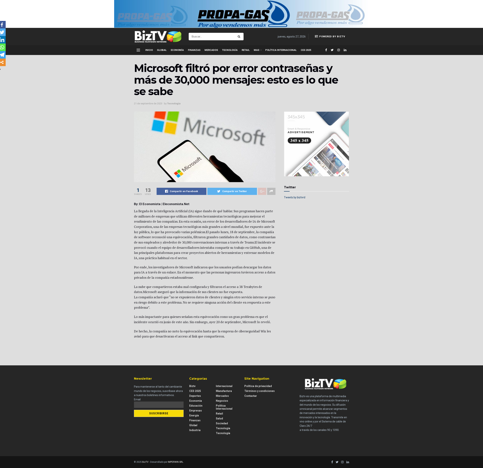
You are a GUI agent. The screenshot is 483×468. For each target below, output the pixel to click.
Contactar (250, 395)
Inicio (149, 50)
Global (162, 50)
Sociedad (222, 423)
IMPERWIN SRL (175, 462)
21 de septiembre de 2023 (148, 103)
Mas (256, 50)
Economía (177, 50)
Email (137, 399)
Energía (194, 415)
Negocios (222, 400)
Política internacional (281, 50)
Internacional (224, 386)
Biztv (192, 386)
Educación (195, 405)
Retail (246, 50)
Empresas (195, 410)
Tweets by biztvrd (294, 197)
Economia (195, 400)
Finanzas (194, 50)
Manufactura (224, 390)
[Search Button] (240, 36)
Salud (219, 418)
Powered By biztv (331, 36)
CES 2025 (306, 50)
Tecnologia (223, 428)
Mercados (211, 50)
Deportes (195, 395)
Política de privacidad (258, 386)
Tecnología (230, 50)
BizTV (145, 462)
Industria (195, 430)
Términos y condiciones (259, 390)
